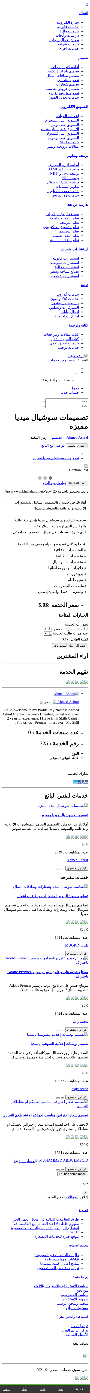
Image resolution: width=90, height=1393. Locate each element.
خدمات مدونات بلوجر (63, 191)
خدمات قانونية (68, 27)
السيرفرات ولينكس (64, 307)
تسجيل (6, 1389)
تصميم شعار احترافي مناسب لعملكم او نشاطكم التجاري (45, 1115)
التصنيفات (79, 1389)
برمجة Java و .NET (64, 173)
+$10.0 (47, 629)
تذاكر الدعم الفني (75, 1330)
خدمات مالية (69, 31)
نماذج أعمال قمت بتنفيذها (59, 1264)
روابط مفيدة (80, 1277)
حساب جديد (70, 392)
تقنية (84, 285)
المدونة (83, 1210)
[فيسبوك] (86, 1377)
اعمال (83, 13)
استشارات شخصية (65, 276)
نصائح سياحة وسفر (64, 271)
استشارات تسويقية (64, 263)
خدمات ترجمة (68, 347)
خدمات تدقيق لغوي (64, 343)
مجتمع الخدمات (78, 1245)
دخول (74, 388)
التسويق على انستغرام (62, 120)
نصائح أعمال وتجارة (64, 40)
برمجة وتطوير (77, 156)
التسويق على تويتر (65, 125)
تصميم (83, 58)
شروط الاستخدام (75, 1299)
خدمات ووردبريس (65, 195)
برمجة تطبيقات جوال (63, 182)
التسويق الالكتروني (74, 106)
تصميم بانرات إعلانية (63, 71)
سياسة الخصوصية (74, 1295)
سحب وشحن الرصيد (72, 1303)
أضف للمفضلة (77, 483)
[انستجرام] (77, 1377)
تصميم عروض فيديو (64, 93)
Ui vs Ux (72, 1232)
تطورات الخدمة (76, 624)
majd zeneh (80, 1089)
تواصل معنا (79, 1326)
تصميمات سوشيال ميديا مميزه (56, 458)
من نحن (82, 1290)
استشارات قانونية (65, 258)
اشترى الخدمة (77, 445)
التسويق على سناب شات (60, 129)
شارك (83, 782)
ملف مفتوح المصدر (68, 629)
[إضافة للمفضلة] (62, 869)
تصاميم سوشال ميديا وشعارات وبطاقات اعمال (52, 896)
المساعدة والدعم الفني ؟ (72, 1316)
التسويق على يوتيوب (63, 138)
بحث (61, 1389)
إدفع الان (72, 1197)
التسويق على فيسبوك (62, 133)
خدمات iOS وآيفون (64, 299)
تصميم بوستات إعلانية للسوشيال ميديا (59, 1044)
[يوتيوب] (81, 1377)
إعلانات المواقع (67, 116)
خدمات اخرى (69, 48)
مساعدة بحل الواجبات (62, 214)
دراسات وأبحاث (67, 35)
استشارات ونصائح (74, 249)
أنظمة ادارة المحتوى (63, 165)
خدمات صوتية (68, 44)
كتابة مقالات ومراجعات (61, 334)
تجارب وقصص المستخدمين (58, 1268)
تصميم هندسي (68, 80)
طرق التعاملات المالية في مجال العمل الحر (46, 1219)
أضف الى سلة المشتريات (70, 645)
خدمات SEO (69, 142)
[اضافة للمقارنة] (58, 869)
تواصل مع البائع (52, 445)
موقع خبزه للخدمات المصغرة (57, 1236)
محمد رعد (80, 1021)
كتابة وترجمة (78, 325)
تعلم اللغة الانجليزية (64, 218)
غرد (75, 782)
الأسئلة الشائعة (77, 1335)
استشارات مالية (67, 267)
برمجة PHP (70, 178)
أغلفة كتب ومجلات (65, 67)
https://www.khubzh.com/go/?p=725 (30, 491)
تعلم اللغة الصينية (66, 236)
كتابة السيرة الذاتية (65, 339)
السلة (42, 1389)
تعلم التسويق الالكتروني (61, 227)
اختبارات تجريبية (66, 316)
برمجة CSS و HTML (63, 169)
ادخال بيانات (69, 312)
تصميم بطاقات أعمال (62, 76)
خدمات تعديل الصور (64, 97)
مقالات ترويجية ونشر (63, 146)
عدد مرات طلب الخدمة (70, 633)
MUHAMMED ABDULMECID (63, 1160)
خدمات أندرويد (68, 294)
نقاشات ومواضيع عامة (62, 1259)
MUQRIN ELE (76, 945)
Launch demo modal (72, 1174)
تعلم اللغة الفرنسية (64, 240)
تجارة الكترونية (68, 22)
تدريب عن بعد (77, 204)
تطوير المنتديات (67, 186)
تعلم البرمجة (69, 222)
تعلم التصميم (69, 231)
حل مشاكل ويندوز (65, 303)
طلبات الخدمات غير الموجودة (57, 1255)
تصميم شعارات (67, 84)
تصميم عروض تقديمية (62, 89)
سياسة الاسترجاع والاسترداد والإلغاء (61, 1286)
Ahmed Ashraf (77, 437)
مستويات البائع (77, 1308)
